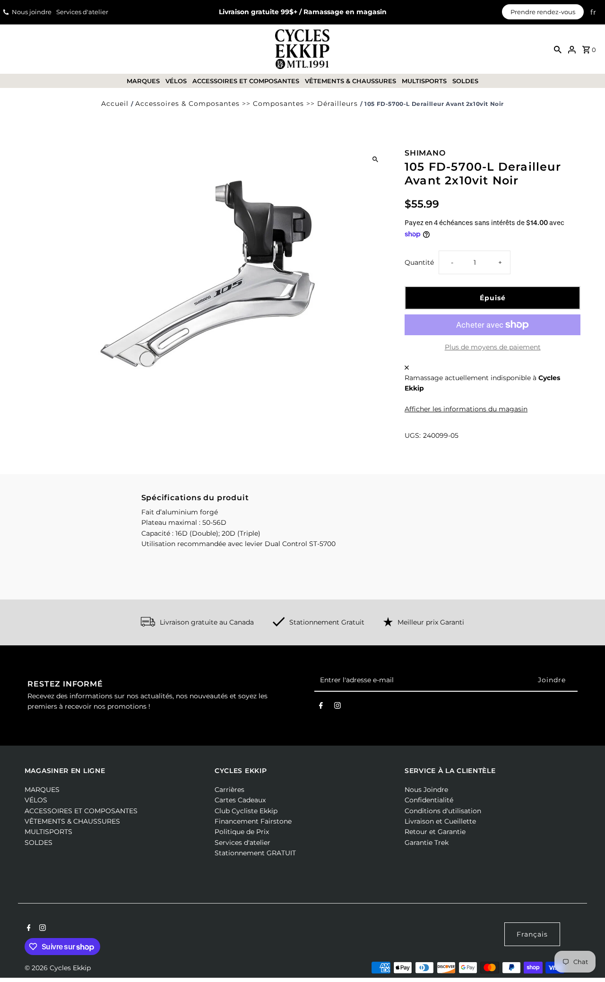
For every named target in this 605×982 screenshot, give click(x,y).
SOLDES (465, 81)
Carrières (229, 789)
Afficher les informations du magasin (466, 409)
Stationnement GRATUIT (255, 853)
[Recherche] (558, 49)
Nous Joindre (426, 789)
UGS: (413, 435)
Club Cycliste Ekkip (246, 811)
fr (593, 12)
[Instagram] (337, 707)
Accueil (115, 103)
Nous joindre (32, 12)
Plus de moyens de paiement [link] (493, 347)
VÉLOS (176, 81)
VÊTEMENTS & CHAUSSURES (350, 81)
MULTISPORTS (424, 81)
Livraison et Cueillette (440, 821)
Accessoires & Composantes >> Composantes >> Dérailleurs (246, 103)
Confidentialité (429, 800)
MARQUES (143, 81)
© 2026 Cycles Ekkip (58, 968)
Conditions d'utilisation (443, 811)
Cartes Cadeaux (240, 800)
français (532, 934)
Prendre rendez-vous (542, 12)
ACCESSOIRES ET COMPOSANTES (245, 81)
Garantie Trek (427, 842)
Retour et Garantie (435, 831)
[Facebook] (321, 707)
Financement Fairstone (253, 821)
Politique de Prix (242, 831)
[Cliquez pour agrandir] (375, 159)
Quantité (419, 262)
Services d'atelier (82, 12)
